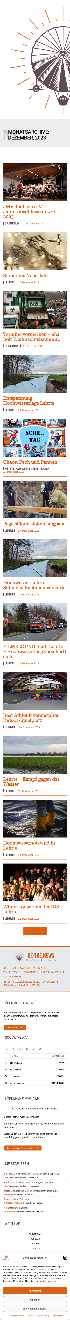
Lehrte (10, 282)
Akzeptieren (35, 1290)
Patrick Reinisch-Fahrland (18, 1177)
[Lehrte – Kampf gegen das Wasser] (35, 755)
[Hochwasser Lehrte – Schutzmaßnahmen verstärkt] (35, 558)
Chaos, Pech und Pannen (30, 462)
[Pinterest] (13, 1049)
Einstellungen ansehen (35, 1308)
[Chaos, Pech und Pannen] (35, 438)
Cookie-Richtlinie (17, 1315)
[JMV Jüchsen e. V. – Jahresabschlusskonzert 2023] (35, 182)
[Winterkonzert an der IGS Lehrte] (35, 882)
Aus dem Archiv (10, 1194)
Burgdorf (12, 346)
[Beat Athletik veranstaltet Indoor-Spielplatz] (35, 691)
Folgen (60, 1063)
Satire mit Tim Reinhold (13, 1203)
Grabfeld (12, 223)
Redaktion (20, 1194)
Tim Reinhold (27, 1203)
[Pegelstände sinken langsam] (35, 499)
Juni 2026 (35, 1243)
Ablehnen (35, 1299)
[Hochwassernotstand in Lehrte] (35, 819)
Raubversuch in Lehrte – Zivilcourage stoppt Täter (29, 1182)
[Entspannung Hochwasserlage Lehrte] (35, 374)
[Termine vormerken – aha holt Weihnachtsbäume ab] (35, 310)
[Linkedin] (6, 1049)
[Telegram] (26, 1049)
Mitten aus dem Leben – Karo (27, 468)
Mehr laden (34, 931)
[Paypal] (40, 1049)
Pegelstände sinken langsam (33, 524)
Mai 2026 (35, 1248)
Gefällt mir (58, 1056)
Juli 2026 (35, 1238)
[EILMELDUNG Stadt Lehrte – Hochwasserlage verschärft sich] (35, 622)
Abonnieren (58, 1083)
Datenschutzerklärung (39, 1315)
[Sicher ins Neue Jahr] (35, 251)
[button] (65, 1257)
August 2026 (35, 1233)
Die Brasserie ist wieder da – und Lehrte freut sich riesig (31, 1173)
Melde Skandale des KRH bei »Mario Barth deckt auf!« (31, 1190)
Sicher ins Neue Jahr (25, 275)
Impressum (59, 1315)
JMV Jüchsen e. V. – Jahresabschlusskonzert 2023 (29, 212)
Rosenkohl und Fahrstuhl (16, 1199)
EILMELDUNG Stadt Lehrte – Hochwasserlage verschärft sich (34, 651)
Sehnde (10, 727)
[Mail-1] (33, 1049)
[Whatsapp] (19, 1049)
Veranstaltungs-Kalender (16, 1207)
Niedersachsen (10, 1211)
